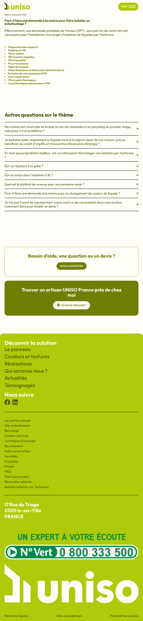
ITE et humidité (17, 60)
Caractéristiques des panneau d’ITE (29, 83)
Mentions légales (16, 616)
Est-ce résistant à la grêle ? (24, 166)
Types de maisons (18, 66)
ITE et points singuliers (21, 57)
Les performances (18, 421)
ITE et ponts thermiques (22, 80)
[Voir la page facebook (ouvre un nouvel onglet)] (7, 404)
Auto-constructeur (18, 451)
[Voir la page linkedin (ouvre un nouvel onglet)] (15, 404)
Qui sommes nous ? (26, 371)
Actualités (16, 378)
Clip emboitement (17, 426)
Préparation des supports (23, 47)
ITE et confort (16, 53)
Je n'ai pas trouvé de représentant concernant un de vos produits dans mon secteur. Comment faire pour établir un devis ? (64, 204)
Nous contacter (71, 266)
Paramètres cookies (124, 616)
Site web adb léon (69, 616)
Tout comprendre (17, 477)
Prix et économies (18, 63)
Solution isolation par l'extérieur (27, 487)
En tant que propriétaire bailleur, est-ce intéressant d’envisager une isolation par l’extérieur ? (69, 155)
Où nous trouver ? (73, 305)
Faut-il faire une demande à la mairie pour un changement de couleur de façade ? (62, 193)
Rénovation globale (18, 482)
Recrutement (14, 446)
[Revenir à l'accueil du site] (17, 6)
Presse (9, 466)
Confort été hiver (17, 436)
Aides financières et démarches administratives (36, 70)
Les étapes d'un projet (20, 441)
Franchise (11, 461)
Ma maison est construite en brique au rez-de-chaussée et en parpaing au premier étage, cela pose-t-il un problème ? (68, 129)
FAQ (8, 471)
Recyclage (12, 431)
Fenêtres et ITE (17, 50)
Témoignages (20, 385)
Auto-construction (18, 76)
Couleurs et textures (27, 356)
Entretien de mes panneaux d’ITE (27, 73)
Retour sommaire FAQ (15, 14)
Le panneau (18, 349)
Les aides (11, 456)
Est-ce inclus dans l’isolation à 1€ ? (29, 175)
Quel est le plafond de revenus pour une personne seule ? (44, 184)
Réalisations (18, 363)
